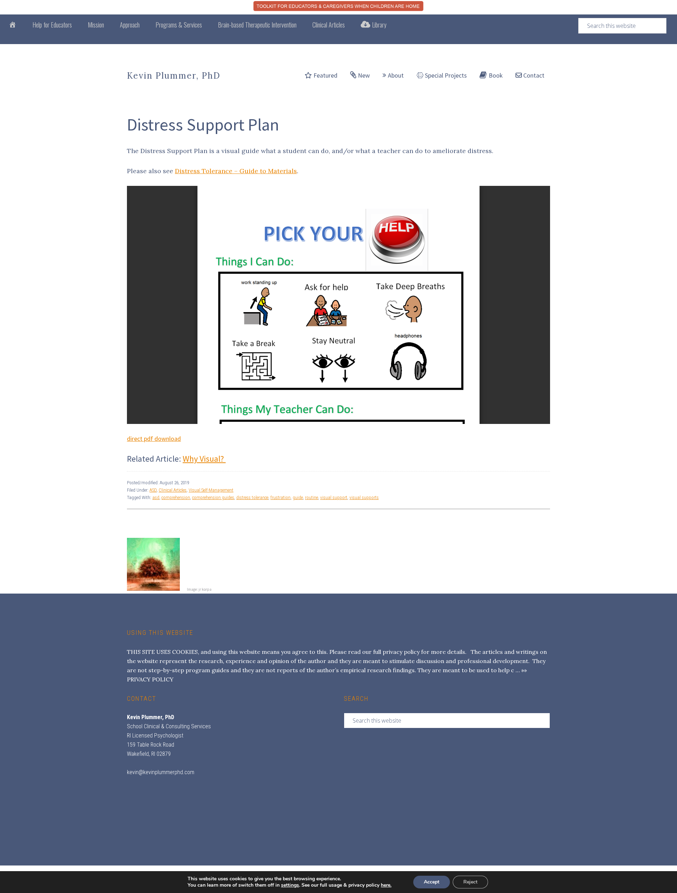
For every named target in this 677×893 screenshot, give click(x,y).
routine (311, 497)
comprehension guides (213, 497)
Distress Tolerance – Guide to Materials (236, 171)
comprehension (175, 497)
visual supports (364, 497)
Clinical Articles (173, 490)
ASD (153, 490)
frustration (280, 497)
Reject (470, 882)
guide (298, 497)
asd (155, 497)
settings (290, 885)
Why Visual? (204, 458)
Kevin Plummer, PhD (173, 75)
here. (386, 885)
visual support (333, 497)
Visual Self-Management (211, 490)
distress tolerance (252, 497)
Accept (431, 882)
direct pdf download (154, 439)
